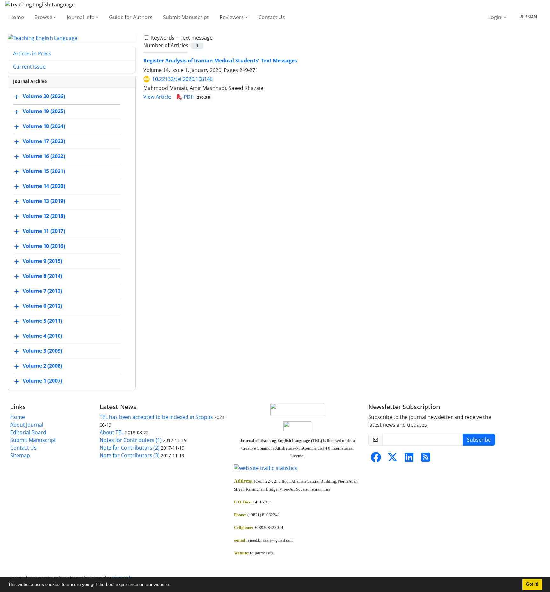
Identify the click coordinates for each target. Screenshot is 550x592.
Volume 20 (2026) (44, 96)
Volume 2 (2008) (42, 366)
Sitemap (20, 455)
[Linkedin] (409, 459)
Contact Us (271, 17)
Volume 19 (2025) (44, 111)
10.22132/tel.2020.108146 (182, 79)
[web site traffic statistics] (297, 468)
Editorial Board (28, 432)
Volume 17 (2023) (44, 141)
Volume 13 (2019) (44, 201)
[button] (172, 585)
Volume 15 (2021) (44, 171)
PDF (196, 96)
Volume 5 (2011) (42, 321)
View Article (157, 96)
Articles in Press (32, 53)
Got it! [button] (532, 584)
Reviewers (232, 17)
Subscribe (479, 439)
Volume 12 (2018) (44, 216)
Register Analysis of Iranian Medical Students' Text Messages (220, 60)
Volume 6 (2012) (42, 306)
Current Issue (29, 66)
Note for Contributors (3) (129, 455)
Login (495, 17)
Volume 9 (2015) (42, 261)
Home (16, 17)
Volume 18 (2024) (44, 126)
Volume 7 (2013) (42, 291)
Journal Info (81, 17)
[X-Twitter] (392, 459)
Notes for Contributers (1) (131, 440)
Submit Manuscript (186, 17)
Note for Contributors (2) (129, 447)
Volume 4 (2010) (42, 336)
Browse (43, 17)
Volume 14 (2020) (44, 186)
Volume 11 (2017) (44, 231)
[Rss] (425, 459)
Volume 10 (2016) (44, 246)
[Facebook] (376, 459)
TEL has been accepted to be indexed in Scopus (156, 417)
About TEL (112, 432)
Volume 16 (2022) (44, 156)
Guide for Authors (130, 17)
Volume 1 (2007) (42, 381)
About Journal (26, 424)
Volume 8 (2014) (42, 276)
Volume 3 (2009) (42, 351)
